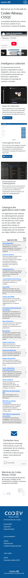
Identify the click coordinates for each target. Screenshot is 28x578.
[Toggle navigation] (25, 2)
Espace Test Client (9, 529)
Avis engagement (8, 243)
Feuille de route (8, 543)
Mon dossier (6, 331)
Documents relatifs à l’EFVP (12, 560)
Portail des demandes (9, 350)
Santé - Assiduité (8, 379)
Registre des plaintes (9, 358)
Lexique (6, 541)
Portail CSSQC (8, 524)
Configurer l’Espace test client (12, 546)
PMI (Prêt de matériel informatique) (9, 402)
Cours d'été (6, 287)
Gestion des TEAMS (8, 297)
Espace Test (7, 526)
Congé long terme (8, 269)
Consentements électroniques (12, 279)
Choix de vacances (8, 254)
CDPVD (6, 557)
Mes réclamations (8, 321)
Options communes (9, 342)
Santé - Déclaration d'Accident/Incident (9, 369)
